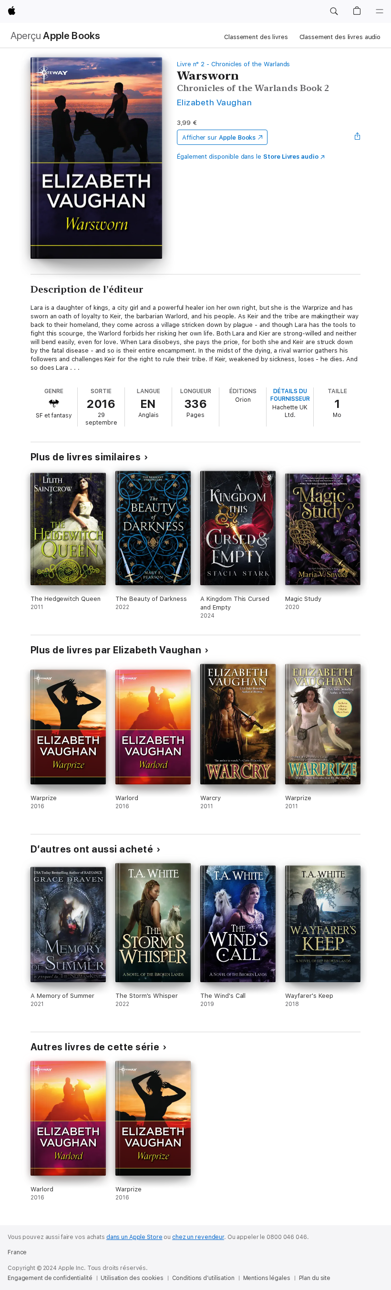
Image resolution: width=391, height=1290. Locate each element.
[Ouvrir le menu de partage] (358, 137)
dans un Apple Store (134, 1237)
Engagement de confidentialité (50, 1278)
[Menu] (379, 11)
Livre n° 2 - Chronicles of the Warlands (233, 64)
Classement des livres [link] (256, 37)
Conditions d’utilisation (203, 1278)
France (17, 1252)
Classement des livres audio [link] (340, 37)
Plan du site (315, 1278)
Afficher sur (219, 137)
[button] (333, 11)
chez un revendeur (198, 1237)
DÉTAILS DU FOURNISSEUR (290, 395)
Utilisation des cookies (132, 1278)
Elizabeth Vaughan (214, 102)
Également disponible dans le (248, 156)
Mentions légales (266, 1278)
